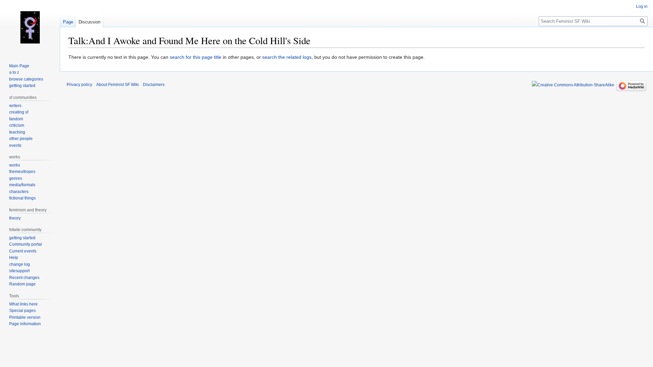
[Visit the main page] (30, 27)
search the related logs (287, 57)
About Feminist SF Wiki (117, 84)
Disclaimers (154, 84)
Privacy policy (79, 84)
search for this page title (195, 57)
